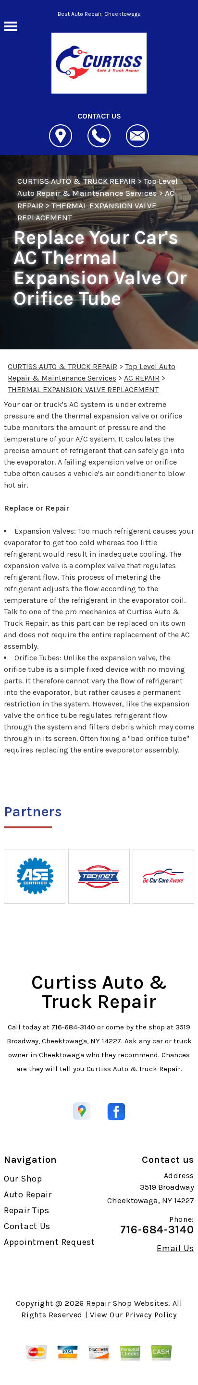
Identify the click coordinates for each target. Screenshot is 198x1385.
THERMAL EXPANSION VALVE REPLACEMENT (83, 389)
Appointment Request (49, 1242)
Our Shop (23, 1178)
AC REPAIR (142, 377)
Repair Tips (27, 1210)
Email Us (175, 1248)
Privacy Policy (151, 1314)
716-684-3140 (73, 1027)
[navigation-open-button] (10, 25)
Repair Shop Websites (127, 1303)
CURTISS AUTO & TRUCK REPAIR (76, 181)
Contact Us (27, 1226)
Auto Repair (28, 1194)
